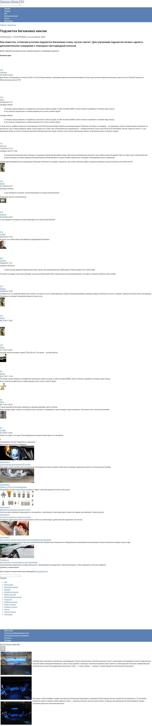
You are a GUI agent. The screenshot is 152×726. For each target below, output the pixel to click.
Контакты (8, 638)
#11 (1, 316)
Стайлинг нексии (10, 607)
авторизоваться (41, 572)
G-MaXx (3, 430)
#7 (1, 428)
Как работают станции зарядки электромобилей (19, 562)
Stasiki (2, 374)
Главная (7, 8)
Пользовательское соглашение (16, 636)
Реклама (7, 640)
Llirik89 (2, 234)
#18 (1, 97)
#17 (1, 144)
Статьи (6, 18)
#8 (1, 400)
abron (2, 100)
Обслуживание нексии (13, 597)
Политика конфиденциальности (16, 633)
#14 (1, 232)
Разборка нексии (10, 602)
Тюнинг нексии (10, 612)
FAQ (5, 13)
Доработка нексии (11, 592)
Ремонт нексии (10, 605)
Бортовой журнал (11, 16)
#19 (1, 70)
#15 (1, 212)
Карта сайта (8, 631)
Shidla (2, 184)
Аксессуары (8, 585)
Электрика (8, 21)
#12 (1, 286)
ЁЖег (2, 402)
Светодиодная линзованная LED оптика (15, 465)
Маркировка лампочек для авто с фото (15, 510)
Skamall (3, 261)
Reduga (2, 289)
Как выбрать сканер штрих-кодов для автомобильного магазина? (25, 540)
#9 (1, 371)
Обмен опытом (10, 595)
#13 (1, 258)
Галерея (7, 11)
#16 (1, 181)
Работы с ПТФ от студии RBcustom (13, 487)
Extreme (3, 215)
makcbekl (3, 72)
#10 (1, 345)
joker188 (3, 146)
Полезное (8, 600)
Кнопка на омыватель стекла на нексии (15, 517)
